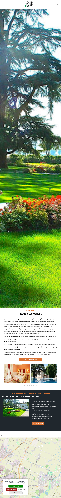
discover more (38, 423)
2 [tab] (27, 385)
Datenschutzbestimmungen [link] (15, 492)
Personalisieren (21, 489)
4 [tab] (31, 385)
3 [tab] (29, 385)
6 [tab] (36, 385)
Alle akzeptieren (15, 486)
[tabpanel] (17, 373)
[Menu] (2, 4)
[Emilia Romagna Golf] (29, 4)
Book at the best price (30, 359)
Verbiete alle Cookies (11, 489)
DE (58, 4)
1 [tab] (24, 385)
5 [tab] (33, 385)
